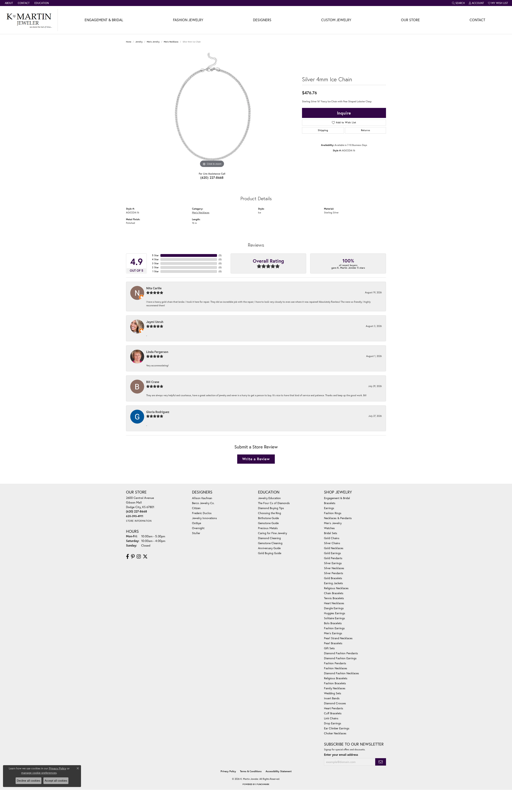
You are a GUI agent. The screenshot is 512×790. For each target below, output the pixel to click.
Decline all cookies (28, 780)
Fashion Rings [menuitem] (332, 513)
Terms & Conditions (251, 771)
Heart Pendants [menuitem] (333, 708)
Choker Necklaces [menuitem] (335, 733)
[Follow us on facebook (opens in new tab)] (127, 556)
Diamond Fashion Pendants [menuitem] (341, 653)
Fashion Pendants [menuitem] (335, 663)
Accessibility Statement (279, 771)
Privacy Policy (228, 771)
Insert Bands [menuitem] (332, 698)
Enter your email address (341, 755)
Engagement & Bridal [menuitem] (337, 498)
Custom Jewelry (336, 20)
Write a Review (256, 458)
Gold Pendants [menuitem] (333, 558)
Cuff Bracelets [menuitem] (333, 713)
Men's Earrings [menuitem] (333, 633)
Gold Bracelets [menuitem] (333, 578)
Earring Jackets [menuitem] (333, 583)
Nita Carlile (154, 288)
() (220, 255)
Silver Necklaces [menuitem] (334, 568)
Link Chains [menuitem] (331, 718)
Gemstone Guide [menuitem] (268, 523)
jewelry (139, 41)
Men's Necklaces (171, 41)
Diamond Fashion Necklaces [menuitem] (341, 673)
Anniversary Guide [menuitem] (269, 548)
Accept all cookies (56, 780)
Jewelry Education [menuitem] (269, 498)
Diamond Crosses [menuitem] (335, 703)
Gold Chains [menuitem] (331, 538)
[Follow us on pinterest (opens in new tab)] (133, 556)
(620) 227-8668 (212, 177)
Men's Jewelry (153, 41)
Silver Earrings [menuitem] (333, 563)
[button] (458, 3)
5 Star (155, 255)
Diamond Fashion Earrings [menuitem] (340, 658)
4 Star (155, 259)
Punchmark (263, 784)
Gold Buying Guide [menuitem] (269, 553)
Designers (262, 20)
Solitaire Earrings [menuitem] (334, 618)
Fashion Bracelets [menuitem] (335, 683)
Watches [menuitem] (329, 528)
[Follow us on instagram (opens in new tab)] (139, 556)
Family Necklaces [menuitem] (334, 688)
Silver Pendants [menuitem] (333, 573)
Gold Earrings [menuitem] (332, 553)
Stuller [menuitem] (196, 533)
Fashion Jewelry (188, 20)
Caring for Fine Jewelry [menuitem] (272, 533)
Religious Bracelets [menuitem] (335, 678)
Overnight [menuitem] (198, 528)
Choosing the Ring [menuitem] (269, 513)
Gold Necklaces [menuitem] (333, 548)
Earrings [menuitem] (329, 508)
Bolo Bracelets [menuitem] (333, 623)
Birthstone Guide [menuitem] (268, 518)
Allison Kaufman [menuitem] (202, 498)
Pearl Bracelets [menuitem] (333, 643)
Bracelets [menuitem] (329, 503)
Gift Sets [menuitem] (329, 648)
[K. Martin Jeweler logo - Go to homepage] (29, 20)
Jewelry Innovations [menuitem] (204, 518)
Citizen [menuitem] (196, 508)
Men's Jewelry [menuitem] (333, 523)
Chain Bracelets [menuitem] (333, 593)
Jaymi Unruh (154, 322)
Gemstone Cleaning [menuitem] (270, 543)
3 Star (155, 263)
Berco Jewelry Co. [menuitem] (203, 503)
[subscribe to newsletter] (380, 762)
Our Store (410, 20)
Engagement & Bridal (104, 20)
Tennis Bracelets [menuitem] (334, 598)
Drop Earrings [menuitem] (332, 723)
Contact (477, 20)
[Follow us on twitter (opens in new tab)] (145, 556)
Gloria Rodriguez (157, 412)
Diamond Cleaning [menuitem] (269, 538)
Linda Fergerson (157, 352)
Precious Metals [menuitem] (268, 528)
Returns (365, 130)
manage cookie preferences (39, 772)
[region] (212, 108)
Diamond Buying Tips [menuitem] (271, 508)
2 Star (155, 267)
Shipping (323, 130)
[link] (8, 3)
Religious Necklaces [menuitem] (336, 588)
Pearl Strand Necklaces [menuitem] (338, 638)
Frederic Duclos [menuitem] (202, 513)
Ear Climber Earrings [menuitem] (336, 728)
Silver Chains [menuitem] (332, 543)
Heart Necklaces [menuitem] (334, 603)
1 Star (155, 271)
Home (128, 41)
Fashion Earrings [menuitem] (334, 628)
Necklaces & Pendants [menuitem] (338, 518)
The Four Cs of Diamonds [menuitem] (274, 503)
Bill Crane (152, 382)
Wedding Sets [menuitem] (332, 693)
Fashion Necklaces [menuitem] (335, 668)
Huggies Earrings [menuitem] (334, 613)
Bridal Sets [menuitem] (330, 533)
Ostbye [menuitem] (196, 523)
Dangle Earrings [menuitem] (334, 608)
